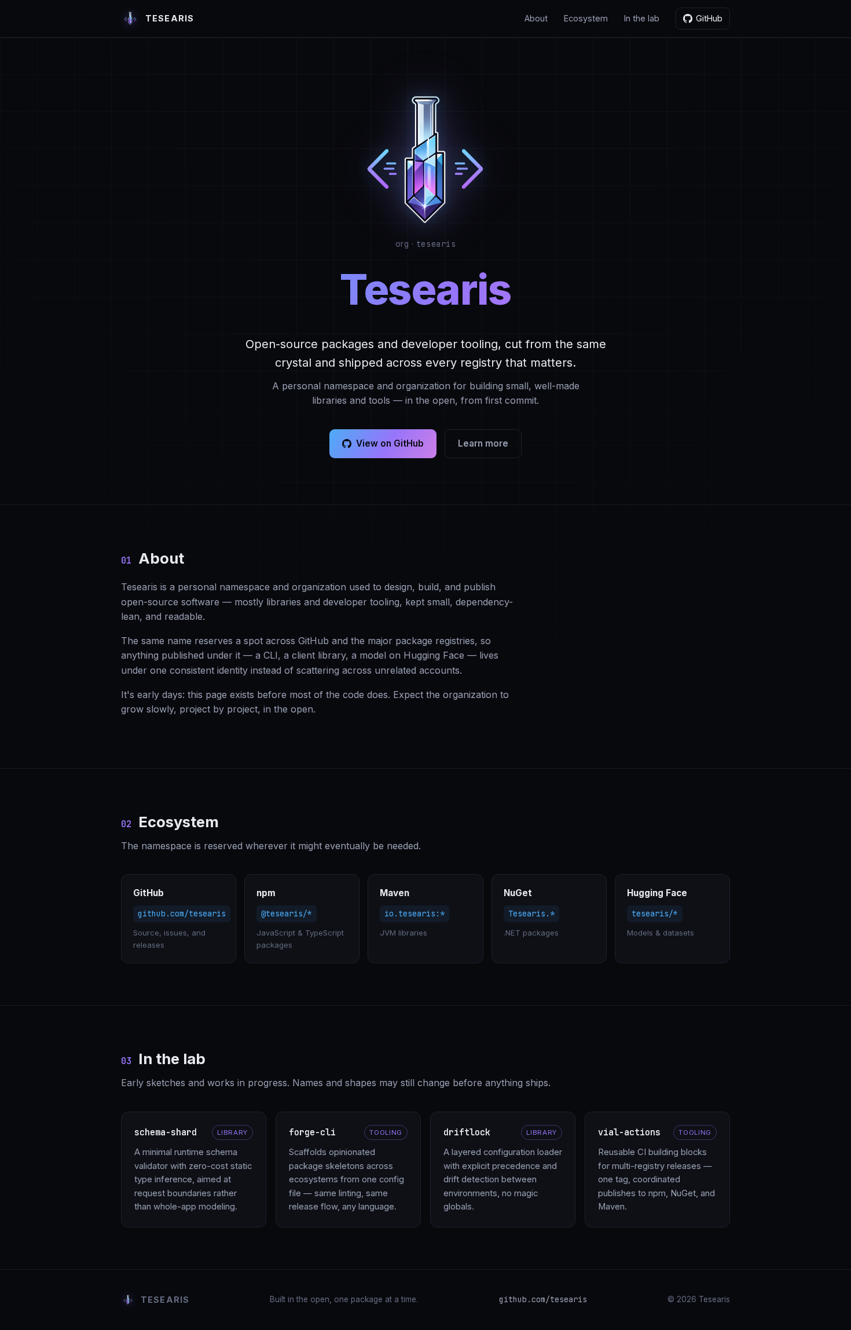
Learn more (483, 443)
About (536, 18)
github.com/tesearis (543, 1299)
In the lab (641, 18)
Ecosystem (586, 18)
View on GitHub (390, 443)
